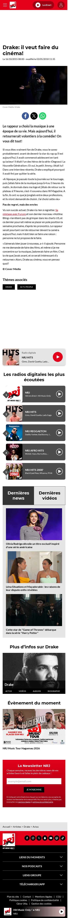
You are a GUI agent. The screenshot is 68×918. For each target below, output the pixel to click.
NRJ (27, 392)
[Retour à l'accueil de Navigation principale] (13, 5)
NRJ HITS (27, 357)
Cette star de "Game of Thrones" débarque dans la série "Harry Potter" (31, 631)
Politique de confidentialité (45, 900)
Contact (27, 896)
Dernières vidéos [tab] (49, 495)
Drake (9, 685)
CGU (58, 896)
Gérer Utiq (22, 903)
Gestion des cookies (41, 903)
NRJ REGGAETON (35, 431)
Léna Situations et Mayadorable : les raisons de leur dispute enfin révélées (33, 588)
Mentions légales (43, 896)
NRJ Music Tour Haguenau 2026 (21, 748)
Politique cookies (18, 900)
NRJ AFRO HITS (34, 450)
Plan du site (13, 896)
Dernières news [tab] (18, 495)
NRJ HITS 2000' (34, 469)
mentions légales (24, 802)
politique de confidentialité (43, 802)
